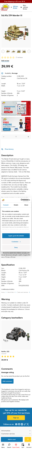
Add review (5, 61)
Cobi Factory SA (22, 78)
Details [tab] (16, 205)
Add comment (7, 381)
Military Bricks (15, 7)
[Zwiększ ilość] (29, 136)
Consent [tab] (5, 205)
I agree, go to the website (16, 235)
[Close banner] (29, 200)
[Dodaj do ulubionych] (28, 439)
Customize (15, 241)
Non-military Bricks (25, 7)
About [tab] (26, 205)
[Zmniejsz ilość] (3, 136)
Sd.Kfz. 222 (5, 351)
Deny (16, 247)
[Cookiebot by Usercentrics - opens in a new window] (21, 200)
